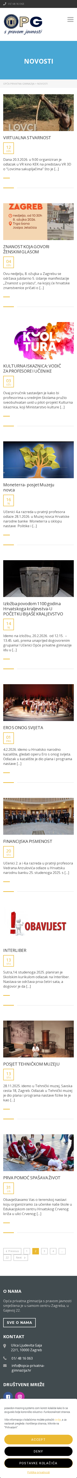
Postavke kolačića (38, 1463)
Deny (38, 1451)
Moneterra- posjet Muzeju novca (28, 487)
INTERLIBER (14, 950)
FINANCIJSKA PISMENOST (27, 841)
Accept (38, 1440)
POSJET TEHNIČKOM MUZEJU (31, 1064)
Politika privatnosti (38, 1472)
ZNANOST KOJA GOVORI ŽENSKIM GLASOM (26, 249)
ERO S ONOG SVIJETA (23, 727)
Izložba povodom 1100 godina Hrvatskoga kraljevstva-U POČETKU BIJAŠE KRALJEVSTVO (33, 609)
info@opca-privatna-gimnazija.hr (28, 1368)
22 (7, 1257)
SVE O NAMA (19, 1323)
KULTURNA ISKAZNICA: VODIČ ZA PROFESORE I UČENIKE (32, 368)
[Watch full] (38, 112)
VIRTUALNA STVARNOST (27, 137)
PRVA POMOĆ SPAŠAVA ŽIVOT (32, 1177)
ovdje (58, 1419)
